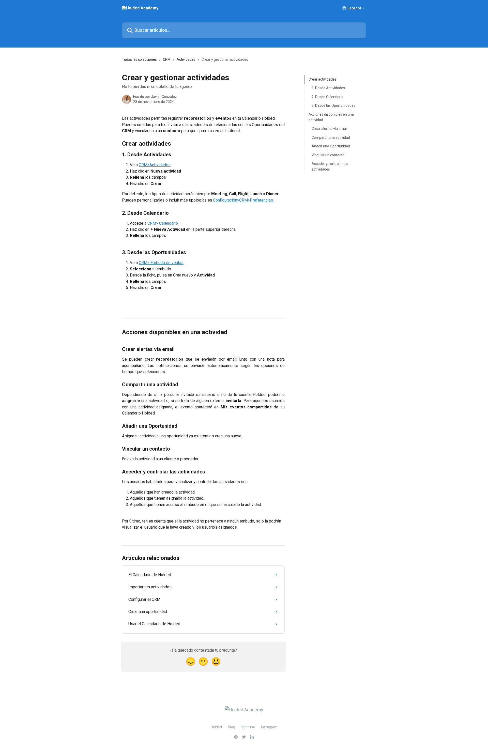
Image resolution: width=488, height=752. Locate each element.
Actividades (186, 59)
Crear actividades (323, 79)
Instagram (269, 727)
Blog (231, 727)
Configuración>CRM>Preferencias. (243, 200)
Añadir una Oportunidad (331, 146)
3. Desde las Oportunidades (333, 105)
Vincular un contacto (328, 155)
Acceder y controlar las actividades (330, 166)
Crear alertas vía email (329, 129)
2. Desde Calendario (327, 97)
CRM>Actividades (155, 164)
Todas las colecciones (139, 59)
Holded (216, 727)
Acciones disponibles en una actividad (331, 117)
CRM (167, 59)
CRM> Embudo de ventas (161, 262)
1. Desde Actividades (328, 88)
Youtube (248, 727)
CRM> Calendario (162, 223)
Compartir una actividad (331, 137)
